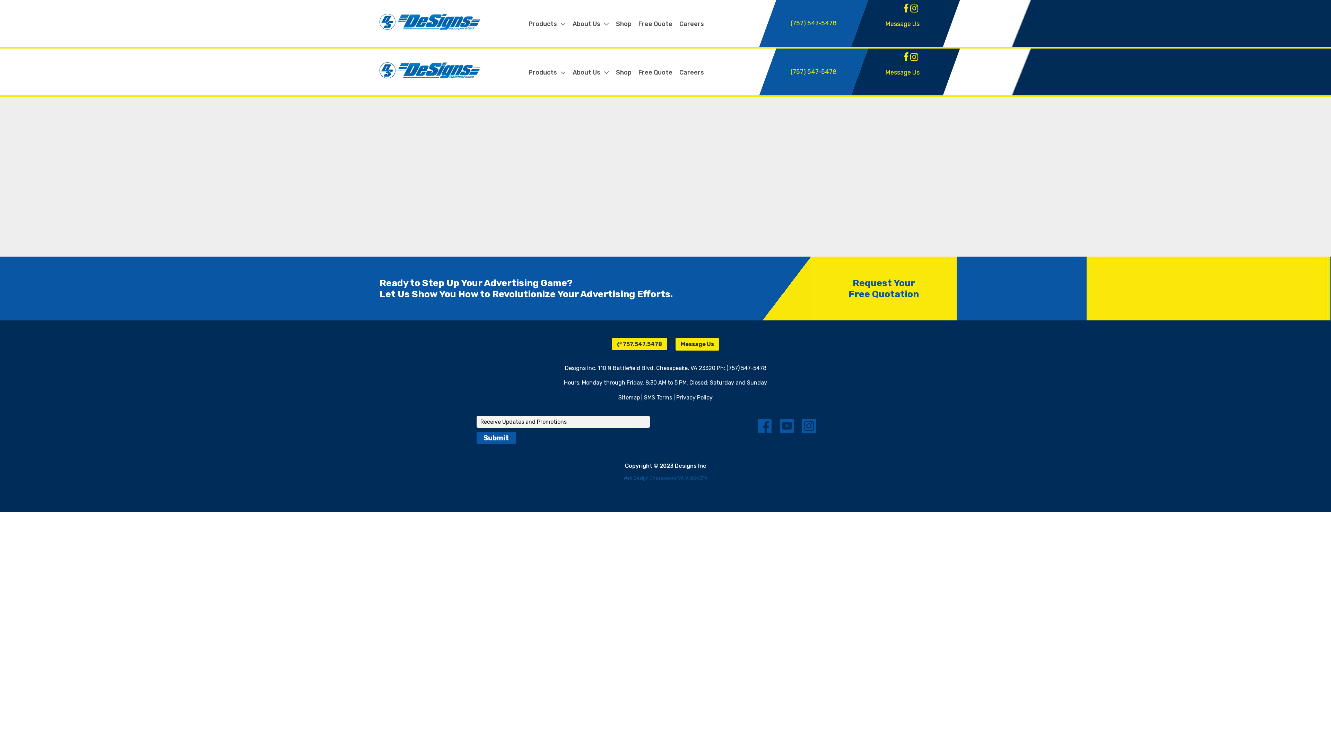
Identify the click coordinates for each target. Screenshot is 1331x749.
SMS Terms (658, 397)
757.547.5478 (642, 344)
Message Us (902, 24)
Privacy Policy (694, 397)
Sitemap (629, 397)
